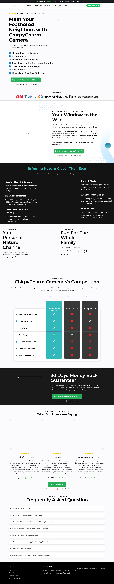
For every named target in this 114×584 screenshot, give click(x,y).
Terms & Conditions (15, 573)
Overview (29, 6)
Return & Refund (61, 573)
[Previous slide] (11, 449)
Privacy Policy (13, 575)
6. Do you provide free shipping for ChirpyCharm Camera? (32, 542)
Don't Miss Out (57, 484)
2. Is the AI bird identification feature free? (27, 515)
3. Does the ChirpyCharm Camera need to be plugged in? (32, 522)
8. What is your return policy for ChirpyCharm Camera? (31, 555)
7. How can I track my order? (22, 548)
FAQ (54, 6)
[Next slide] (103, 449)
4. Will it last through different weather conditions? (30, 528)
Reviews (47, 6)
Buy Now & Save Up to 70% (24, 80)
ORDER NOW (93, 6)
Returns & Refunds (15, 578)
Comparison (62, 6)
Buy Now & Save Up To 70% (65, 396)
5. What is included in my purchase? (25, 535)
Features (38, 6)
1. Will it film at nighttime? (21, 508)
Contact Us (12, 570)
